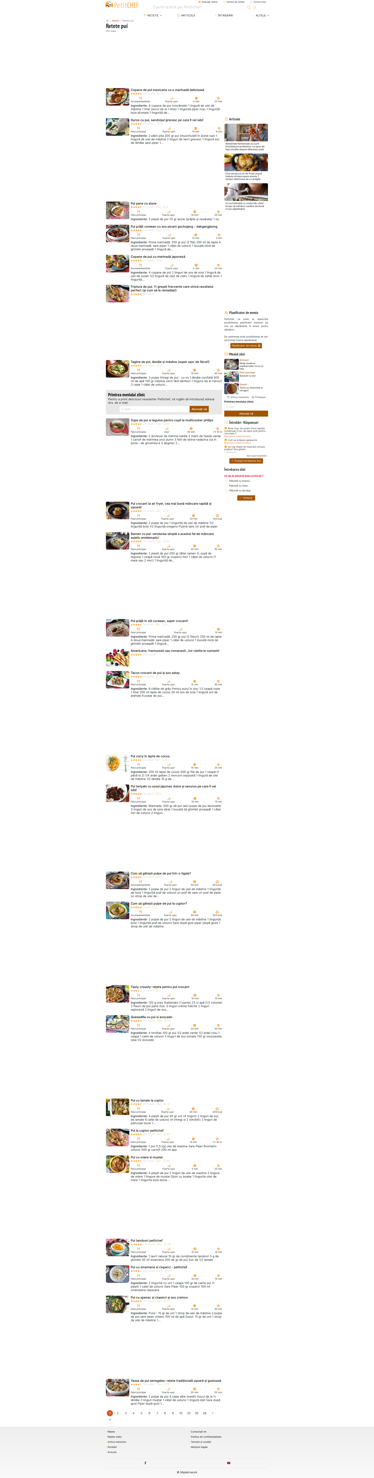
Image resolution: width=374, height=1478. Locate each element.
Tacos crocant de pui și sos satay (155, 673)
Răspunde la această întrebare (237, 436)
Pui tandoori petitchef (147, 1240)
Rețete (153, 15)
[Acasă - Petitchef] (107, 20)
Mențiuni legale (199, 1447)
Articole (187, 15)
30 (197, 1413)
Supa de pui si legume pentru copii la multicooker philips (172, 420)
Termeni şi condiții (201, 1442)
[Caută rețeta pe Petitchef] (249, 7)
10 (180, 1413)
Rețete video (115, 1436)
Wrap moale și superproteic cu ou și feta (251, 366)
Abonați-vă (199, 409)
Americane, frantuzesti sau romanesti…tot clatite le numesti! (175, 651)
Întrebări (225, 15)
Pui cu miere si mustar (147, 1157)
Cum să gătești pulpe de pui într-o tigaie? (161, 873)
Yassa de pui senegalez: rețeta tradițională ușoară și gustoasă (176, 1380)
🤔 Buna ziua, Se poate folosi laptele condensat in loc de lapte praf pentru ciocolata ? (244, 431)
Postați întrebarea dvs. (248, 460)
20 (189, 1413)
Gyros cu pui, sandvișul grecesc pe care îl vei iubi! (167, 120)
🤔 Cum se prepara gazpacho (240, 440)
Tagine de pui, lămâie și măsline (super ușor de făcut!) (170, 362)
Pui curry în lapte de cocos (150, 756)
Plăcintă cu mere (238, 485)
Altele (260, 15)
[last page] (110, 1419)
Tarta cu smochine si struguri (251, 389)
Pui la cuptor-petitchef (147, 1130)
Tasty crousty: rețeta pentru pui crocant (160, 987)
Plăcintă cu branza (239, 480)
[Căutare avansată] (254, 8)
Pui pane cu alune (143, 203)
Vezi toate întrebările (256, 455)
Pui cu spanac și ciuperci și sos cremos (159, 1297)
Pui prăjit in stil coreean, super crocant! (159, 621)
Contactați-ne (198, 1431)
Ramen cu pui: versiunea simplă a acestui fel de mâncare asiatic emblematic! (172, 535)
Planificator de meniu (245, 345)
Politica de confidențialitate (206, 1436)
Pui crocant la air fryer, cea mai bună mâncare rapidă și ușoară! (171, 505)
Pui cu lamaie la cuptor (147, 1100)
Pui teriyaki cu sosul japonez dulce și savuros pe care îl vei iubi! (173, 788)
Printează (259, 397)
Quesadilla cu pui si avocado (151, 1017)
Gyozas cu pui (248, 375)
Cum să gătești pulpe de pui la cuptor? (159, 903)
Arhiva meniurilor (239, 397)
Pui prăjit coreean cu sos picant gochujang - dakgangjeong (174, 226)
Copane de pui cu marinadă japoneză (158, 256)
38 (204, 1413)
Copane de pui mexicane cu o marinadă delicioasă (167, 90)
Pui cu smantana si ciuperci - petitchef (159, 1267)
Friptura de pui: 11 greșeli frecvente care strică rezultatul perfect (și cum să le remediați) (172, 288)
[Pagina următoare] (212, 1413)
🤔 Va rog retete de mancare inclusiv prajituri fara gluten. (244, 448)
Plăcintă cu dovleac (240, 490)
